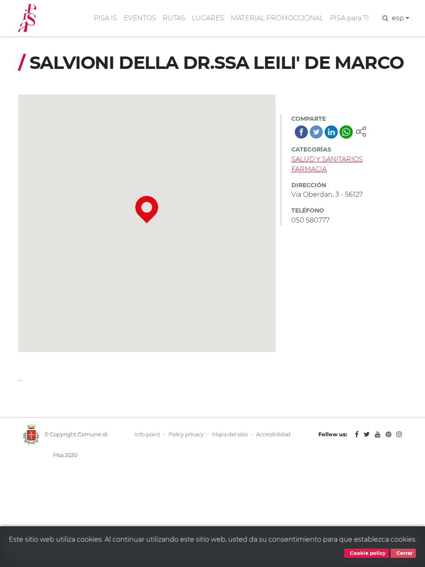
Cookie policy (367, 553)
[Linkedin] (331, 132)
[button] (361, 131)
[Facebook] (301, 132)
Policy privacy (186, 434)
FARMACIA (309, 169)
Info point (147, 434)
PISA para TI (349, 18)
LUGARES (208, 18)
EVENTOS (140, 18)
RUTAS (174, 18)
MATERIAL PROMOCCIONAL (277, 18)
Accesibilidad (273, 434)
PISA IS (105, 18)
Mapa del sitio (230, 434)
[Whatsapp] (346, 132)
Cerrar (404, 553)
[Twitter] (316, 132)
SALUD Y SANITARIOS (327, 159)
